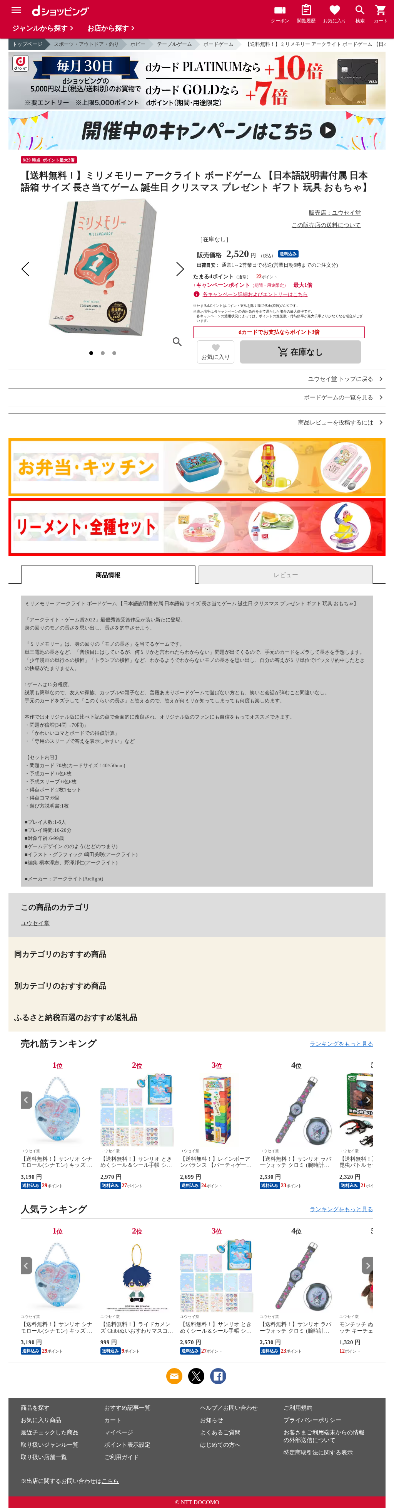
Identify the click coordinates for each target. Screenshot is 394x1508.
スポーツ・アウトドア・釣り (86, 44)
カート (113, 1420)
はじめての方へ (220, 1445)
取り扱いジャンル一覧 (49, 1445)
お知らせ (211, 1420)
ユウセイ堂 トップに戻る (340, 379)
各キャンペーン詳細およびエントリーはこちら (255, 294)
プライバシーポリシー (312, 1420)
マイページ (118, 1432)
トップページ (27, 44)
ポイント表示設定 (127, 1445)
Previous (26, 1100)
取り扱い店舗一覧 (44, 1457)
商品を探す (35, 1408)
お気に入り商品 (41, 1420)
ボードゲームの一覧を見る (338, 398)
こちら (110, 1481)
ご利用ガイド (121, 1457)
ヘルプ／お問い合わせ (229, 1408)
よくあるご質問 (220, 1432)
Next (367, 1100)
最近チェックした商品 (49, 1432)
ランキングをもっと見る (341, 1044)
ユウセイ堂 (35, 923)
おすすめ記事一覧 (127, 1408)
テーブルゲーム (174, 44)
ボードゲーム (219, 44)
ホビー (137, 44)
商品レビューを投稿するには (335, 423)
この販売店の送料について (326, 225)
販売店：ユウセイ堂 (335, 213)
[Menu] (16, 10)
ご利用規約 (298, 1408)
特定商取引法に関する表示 (318, 1452)
